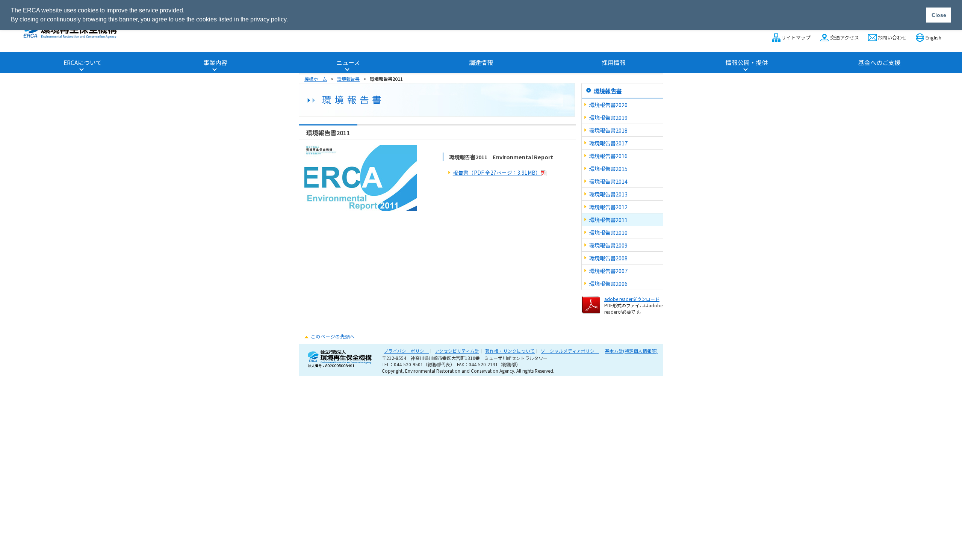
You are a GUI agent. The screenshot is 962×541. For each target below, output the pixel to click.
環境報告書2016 (608, 156)
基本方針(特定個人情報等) (631, 351)
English (933, 37)
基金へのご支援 (879, 62)
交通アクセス (844, 37)
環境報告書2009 (608, 245)
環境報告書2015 (608, 168)
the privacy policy (263, 19)
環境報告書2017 (608, 143)
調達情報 (481, 62)
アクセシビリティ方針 (457, 351)
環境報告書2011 (608, 220)
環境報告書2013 (608, 194)
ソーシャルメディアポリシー (570, 351)
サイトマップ (796, 37)
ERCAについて (83, 62)
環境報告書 (348, 79)
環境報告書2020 (608, 105)
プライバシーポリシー (406, 351)
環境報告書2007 (608, 271)
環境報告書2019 (608, 117)
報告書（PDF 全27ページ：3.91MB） (497, 172)
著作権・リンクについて (510, 351)
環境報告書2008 (608, 258)
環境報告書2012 (608, 207)
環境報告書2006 (608, 283)
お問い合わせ (892, 37)
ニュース (348, 62)
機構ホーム (315, 79)
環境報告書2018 (608, 130)
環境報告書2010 (608, 232)
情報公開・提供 (747, 62)
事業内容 (215, 62)
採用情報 (614, 62)
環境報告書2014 (608, 181)
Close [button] (939, 15)
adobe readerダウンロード (631, 299)
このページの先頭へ (333, 336)
